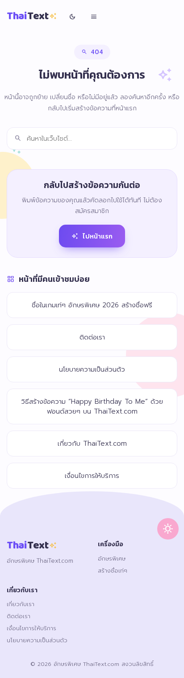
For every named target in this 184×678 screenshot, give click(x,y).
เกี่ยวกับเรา (20, 604)
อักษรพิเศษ (111, 558)
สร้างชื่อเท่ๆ (112, 570)
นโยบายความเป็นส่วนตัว (92, 369)
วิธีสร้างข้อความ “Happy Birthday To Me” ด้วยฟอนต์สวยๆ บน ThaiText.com (92, 406)
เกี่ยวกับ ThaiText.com (92, 443)
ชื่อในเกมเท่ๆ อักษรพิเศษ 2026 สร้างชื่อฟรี (92, 305)
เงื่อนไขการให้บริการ (92, 476)
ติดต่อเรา (92, 337)
